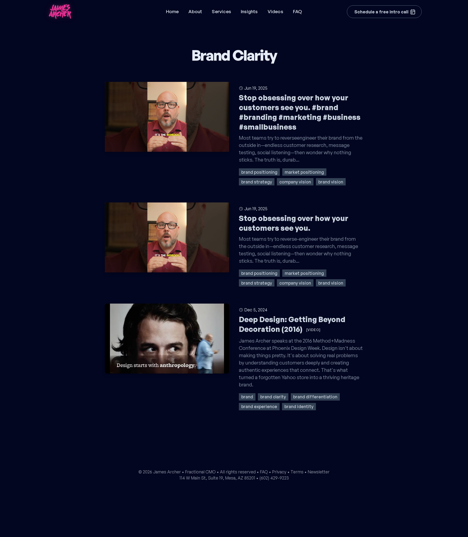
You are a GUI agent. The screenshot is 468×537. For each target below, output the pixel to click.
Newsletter (319, 471)
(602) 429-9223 (274, 477)
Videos (275, 11)
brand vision (330, 181)
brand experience (259, 406)
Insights (249, 11)
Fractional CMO (200, 471)
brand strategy (256, 181)
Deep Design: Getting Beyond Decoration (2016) (292, 324)
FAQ (297, 11)
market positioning (304, 172)
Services (221, 11)
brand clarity (273, 396)
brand (247, 396)
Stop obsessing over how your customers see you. (293, 223)
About (195, 11)
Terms (297, 471)
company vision (295, 181)
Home (172, 11)
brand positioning (259, 172)
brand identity (298, 406)
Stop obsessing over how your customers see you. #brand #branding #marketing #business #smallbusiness (300, 112)
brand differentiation (315, 396)
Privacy (279, 471)
